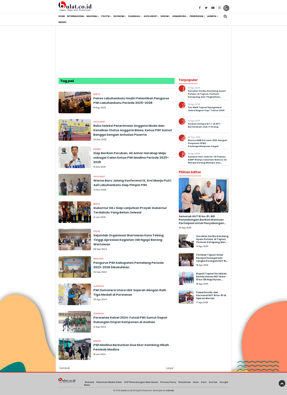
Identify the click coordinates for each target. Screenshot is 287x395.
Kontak (213, 382)
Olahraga (134, 16)
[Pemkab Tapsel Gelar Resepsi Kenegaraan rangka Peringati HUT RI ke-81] (186, 260)
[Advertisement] (143, 48)
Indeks (62, 22)
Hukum (165, 16)
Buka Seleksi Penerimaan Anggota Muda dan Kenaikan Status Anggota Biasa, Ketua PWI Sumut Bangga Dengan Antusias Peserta (132, 130)
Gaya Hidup (150, 16)
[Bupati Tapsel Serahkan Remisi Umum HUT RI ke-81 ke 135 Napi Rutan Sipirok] (186, 279)
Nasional (91, 16)
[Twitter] (206, 8)
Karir (204, 382)
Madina (97, 149)
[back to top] (282, 383)
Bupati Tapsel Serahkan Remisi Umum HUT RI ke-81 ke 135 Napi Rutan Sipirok (211, 278)
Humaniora (179, 16)
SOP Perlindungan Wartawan (141, 382)
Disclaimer (184, 382)
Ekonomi (119, 16)
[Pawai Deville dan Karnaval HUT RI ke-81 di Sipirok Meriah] (186, 298)
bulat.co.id (126, 390)
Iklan (196, 382)
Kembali (65, 368)
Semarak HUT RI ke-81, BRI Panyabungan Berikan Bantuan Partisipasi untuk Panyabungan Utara (201, 221)
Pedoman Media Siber (109, 382)
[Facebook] (199, 8)
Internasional (75, 16)
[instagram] (219, 8)
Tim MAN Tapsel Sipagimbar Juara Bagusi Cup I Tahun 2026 (206, 109)
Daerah (97, 341)
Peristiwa (98, 258)
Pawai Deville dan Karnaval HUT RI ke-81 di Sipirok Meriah (211, 295)
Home (61, 16)
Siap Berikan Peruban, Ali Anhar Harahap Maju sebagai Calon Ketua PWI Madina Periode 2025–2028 (131, 157)
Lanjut (170, 368)
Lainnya (211, 16)
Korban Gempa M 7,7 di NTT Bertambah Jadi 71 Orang (204, 125)
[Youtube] (213, 8)
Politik (105, 16)
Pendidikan (196, 16)
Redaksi (89, 382)
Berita (96, 94)
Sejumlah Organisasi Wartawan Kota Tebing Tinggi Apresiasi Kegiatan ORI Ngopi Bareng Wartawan (128, 239)
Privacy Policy (168, 382)
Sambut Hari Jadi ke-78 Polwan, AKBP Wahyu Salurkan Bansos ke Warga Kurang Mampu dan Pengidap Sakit (207, 161)
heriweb (170, 390)
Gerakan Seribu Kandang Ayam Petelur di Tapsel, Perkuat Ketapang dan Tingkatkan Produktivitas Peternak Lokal (207, 95)
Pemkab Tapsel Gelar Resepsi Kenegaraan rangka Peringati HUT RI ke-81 (211, 259)
